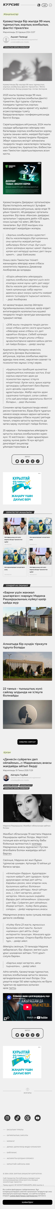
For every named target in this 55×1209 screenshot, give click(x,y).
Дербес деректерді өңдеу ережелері (24, 1147)
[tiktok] (17, 1118)
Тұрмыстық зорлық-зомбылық (16, 47)
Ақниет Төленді (19, 37)
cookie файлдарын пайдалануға (23, 1196)
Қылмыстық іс (26, 785)
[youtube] (38, 1118)
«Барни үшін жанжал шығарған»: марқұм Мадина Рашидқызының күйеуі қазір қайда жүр (24, 597)
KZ (44, 5)
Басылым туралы (15, 1130)
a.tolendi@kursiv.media (20, 42)
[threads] (27, 1118)
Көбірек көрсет (27, 742)
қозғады (37, 843)
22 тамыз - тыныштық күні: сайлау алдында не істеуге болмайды (23, 692)
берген (7, 853)
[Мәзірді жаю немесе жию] (50, 5)
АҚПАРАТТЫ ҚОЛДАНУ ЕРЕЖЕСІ (20, 1158)
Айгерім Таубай (19, 775)
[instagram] (7, 1118)
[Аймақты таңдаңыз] (38, 5)
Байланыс (12, 1153)
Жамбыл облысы (11, 785)
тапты (12, 988)
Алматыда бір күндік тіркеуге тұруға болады (25, 645)
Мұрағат (11, 1141)
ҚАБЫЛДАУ (27, 1202)
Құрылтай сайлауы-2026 (18, 1164)
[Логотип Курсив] (11, 4)
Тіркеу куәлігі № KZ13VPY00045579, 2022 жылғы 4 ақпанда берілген (23, 1186)
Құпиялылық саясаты (17, 1135)
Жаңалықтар (10, 14)
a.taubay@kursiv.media (20, 780)
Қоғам (6, 752)
